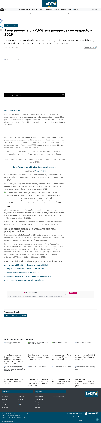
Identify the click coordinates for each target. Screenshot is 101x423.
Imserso (42, 13)
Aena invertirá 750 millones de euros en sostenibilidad (26, 265)
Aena (7, 315)
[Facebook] (1, 19)
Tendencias (56, 9)
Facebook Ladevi (40, 399)
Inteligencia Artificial (32, 13)
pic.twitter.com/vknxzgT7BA (44, 167)
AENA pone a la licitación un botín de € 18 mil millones (25, 269)
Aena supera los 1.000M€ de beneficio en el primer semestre (85, 357)
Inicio (7, 26)
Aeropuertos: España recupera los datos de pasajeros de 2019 (28, 276)
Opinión (69, 9)
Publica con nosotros (74, 413)
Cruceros (63, 9)
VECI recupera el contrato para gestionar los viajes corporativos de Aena (61, 381)
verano (23, 13)
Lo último (28, 9)
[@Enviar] (1, 30)
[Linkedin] (1, 26)
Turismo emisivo (15, 13)
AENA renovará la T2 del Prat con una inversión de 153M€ (14, 381)
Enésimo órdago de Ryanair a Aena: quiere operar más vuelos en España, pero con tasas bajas (38, 382)
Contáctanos (77, 417)
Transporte (49, 9)
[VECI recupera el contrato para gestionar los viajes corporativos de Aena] (62, 372)
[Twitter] (1, 22)
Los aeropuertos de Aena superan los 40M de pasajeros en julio (61, 357)
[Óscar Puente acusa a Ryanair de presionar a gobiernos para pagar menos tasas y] (15, 348)
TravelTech (41, 9)
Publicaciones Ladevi (58, 396)
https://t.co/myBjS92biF (23, 167)
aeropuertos (15, 315)
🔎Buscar (75, 9)
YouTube (37, 407)
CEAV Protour (50, 13)
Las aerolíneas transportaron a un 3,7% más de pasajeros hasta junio (84, 382)
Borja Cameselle (15, 110)
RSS (80, 420)
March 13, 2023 (41, 171)
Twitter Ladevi (39, 396)
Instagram (38, 402)
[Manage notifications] (97, 419)
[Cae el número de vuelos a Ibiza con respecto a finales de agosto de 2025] (38, 348)
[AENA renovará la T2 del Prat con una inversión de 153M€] (15, 372)
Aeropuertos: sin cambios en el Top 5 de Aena (22, 272)
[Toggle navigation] (5, 9)
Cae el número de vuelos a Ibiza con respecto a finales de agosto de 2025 (38, 357)
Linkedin (37, 405)
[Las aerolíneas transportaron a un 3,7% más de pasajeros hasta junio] (86, 372)
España (24, 315)
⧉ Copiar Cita (73, 292)
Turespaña (68, 13)
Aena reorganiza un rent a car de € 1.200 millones (24, 280)
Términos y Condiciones (8, 421)
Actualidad (22, 9)
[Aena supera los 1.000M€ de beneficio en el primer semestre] (86, 348)
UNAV (61, 13)
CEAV (56, 13)
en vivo (75, 13)
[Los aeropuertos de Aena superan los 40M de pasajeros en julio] (62, 348)
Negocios (34, 9)
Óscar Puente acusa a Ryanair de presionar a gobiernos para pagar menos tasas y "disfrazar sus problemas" (13, 359)
